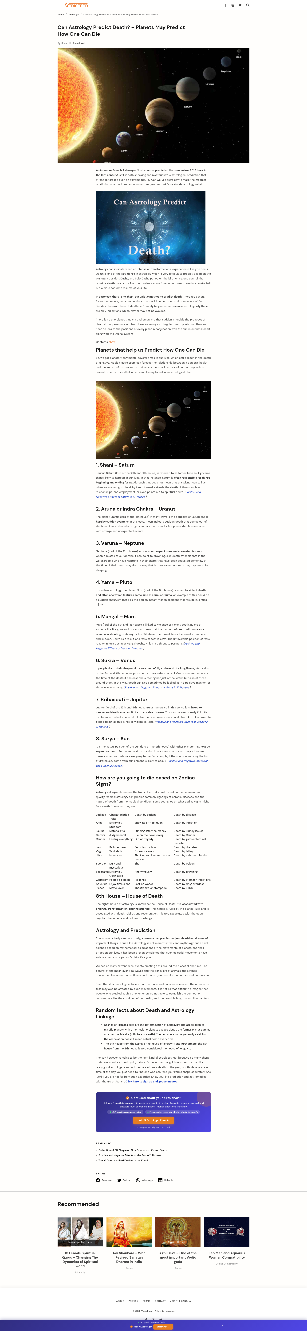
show (112, 342)
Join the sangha (180, 1301)
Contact (160, 1301)
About (120, 1301)
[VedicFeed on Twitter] (239, 5)
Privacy (133, 1301)
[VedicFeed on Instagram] (232, 5)
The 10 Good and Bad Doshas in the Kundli (123, 1160)
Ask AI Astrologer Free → (153, 1120)
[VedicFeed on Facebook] (226, 5)
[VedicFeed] (76, 5)
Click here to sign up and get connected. (152, 1081)
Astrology (74, 14)
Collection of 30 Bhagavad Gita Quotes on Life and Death (132, 1150)
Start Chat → (163, 1326)
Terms (146, 1301)
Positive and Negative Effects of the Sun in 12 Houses (129, 1155)
